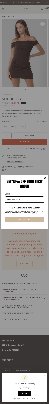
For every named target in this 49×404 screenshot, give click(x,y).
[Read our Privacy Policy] (42, 211)
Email (7, 194)
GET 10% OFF (25, 219)
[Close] (45, 178)
